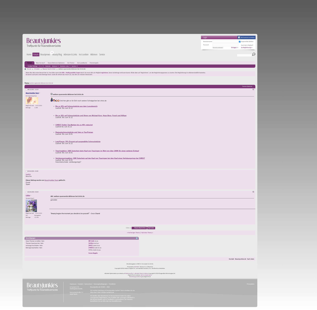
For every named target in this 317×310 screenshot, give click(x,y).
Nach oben (151, 228)
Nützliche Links (64, 66)
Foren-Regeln (93, 253)
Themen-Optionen (247, 86)
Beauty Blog (57, 54)
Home (29, 54)
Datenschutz (88, 284)
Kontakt (231, 259)
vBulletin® (137, 267)
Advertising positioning (135, 276)
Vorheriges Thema (134, 232)
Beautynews (45, 54)
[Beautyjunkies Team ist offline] (32, 100)
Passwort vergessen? (218, 47)
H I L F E (41, 66)
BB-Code (91, 241)
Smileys (91, 243)
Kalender (48, 66)
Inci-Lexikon (84, 54)
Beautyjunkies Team (51, 180)
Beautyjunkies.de (240, 259)
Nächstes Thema (146, 232)
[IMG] (90, 245)
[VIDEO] (91, 248)
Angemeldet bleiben (247, 41)
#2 (253, 192)
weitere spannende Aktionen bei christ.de (41, 83)
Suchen (74, 66)
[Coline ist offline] (31, 206)
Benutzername (207, 41)
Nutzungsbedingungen (100, 284)
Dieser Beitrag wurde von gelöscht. (46, 180)
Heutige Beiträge (33, 66)
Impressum (73, 284)
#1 (253, 89)
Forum (36, 54)
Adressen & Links (70, 54)
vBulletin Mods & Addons (141, 273)
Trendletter (112, 284)
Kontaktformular (116, 301)
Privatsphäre (250, 284)
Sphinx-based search (146, 275)
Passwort (206, 45)
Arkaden (37, 69)
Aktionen (54, 66)
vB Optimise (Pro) (128, 273)
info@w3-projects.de (107, 292)
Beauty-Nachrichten (49, 69)
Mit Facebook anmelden (248, 37)
